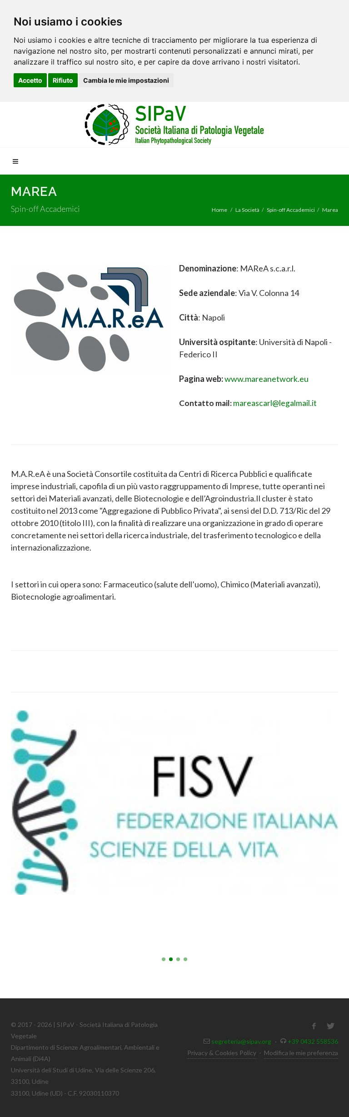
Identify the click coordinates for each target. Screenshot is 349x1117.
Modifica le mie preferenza (301, 1053)
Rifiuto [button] (63, 80)
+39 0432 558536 (313, 1041)
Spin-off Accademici (291, 209)
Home (219, 209)
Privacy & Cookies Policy (221, 1053)
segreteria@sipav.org (241, 1041)
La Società (247, 209)
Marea (330, 209)
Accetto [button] (30, 80)
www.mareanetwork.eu (266, 379)
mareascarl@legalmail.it (275, 403)
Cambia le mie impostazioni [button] (126, 80)
